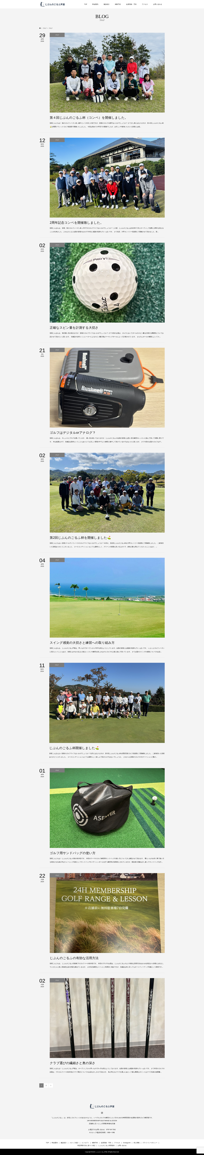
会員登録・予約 (131, 4)
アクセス (145, 4)
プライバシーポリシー (149, 1143)
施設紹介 (107, 4)
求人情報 (137, 1143)
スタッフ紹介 (74, 1143)
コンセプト (85, 1143)
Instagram (127, 1143)
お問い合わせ (157, 4)
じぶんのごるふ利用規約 (106, 1145)
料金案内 (95, 4)
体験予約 (118, 4)
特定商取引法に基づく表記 (86, 1145)
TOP (85, 4)
